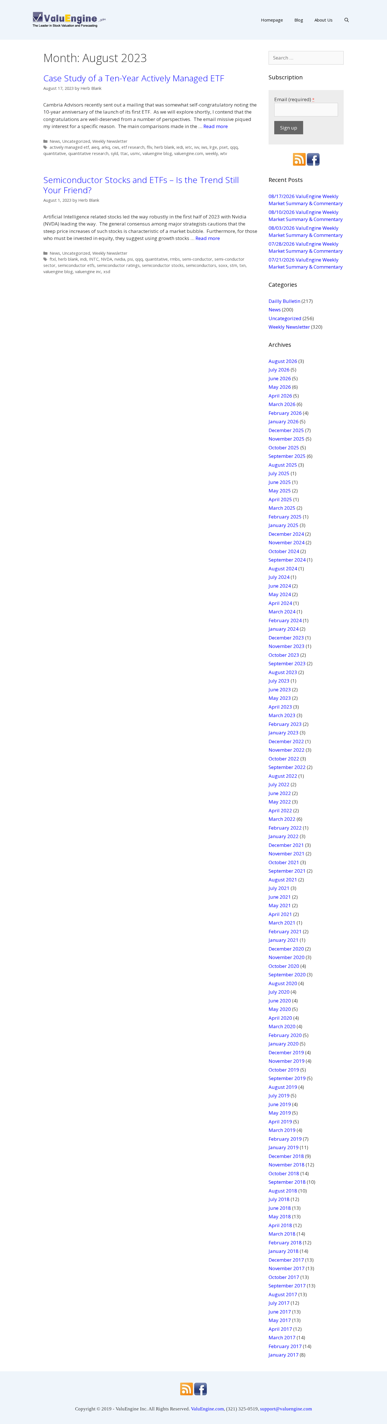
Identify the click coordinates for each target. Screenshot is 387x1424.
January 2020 (284, 1043)
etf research (133, 147)
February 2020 (285, 1035)
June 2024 (280, 586)
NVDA (106, 259)
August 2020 (283, 983)
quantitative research (88, 153)
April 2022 (280, 810)
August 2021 (283, 879)
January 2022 (284, 836)
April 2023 (280, 707)
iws (204, 147)
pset (223, 147)
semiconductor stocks (163, 265)
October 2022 (284, 758)
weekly (211, 153)
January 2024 (284, 629)
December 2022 (286, 741)
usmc (135, 153)
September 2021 (287, 871)
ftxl (53, 259)
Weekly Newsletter (109, 141)
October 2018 (284, 1173)
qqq (234, 147)
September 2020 (287, 974)
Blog (298, 20)
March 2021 (282, 922)
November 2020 (287, 957)
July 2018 (279, 1199)
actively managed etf (69, 147)
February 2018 (285, 1242)
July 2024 (279, 577)
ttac (124, 153)
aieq (95, 147)
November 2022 (287, 750)
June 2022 (280, 793)
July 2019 (279, 1095)
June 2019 (280, 1104)
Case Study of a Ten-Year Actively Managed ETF (133, 78)
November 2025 (287, 438)
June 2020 (280, 1000)
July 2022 (279, 784)
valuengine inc (88, 271)
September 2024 (287, 559)
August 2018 (283, 1190)
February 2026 (285, 413)
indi (83, 259)
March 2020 (282, 1026)
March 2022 (282, 819)
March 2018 (282, 1233)
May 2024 (280, 594)
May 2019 (280, 1113)
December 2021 (286, 845)
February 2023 (285, 724)
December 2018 (286, 1156)
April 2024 (280, 603)
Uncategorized (76, 141)
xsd (106, 271)
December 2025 (286, 430)
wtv (223, 153)
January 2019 (284, 1147)
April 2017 (280, 1329)
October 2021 (284, 862)
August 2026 (283, 361)
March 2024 (282, 611)
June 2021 (280, 897)
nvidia (119, 259)
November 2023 (287, 646)
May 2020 (280, 1009)
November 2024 (287, 542)
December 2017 (286, 1260)
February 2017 (285, 1346)
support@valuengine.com (286, 1409)
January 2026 (284, 421)
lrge (213, 147)
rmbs (175, 259)
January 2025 (284, 525)
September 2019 (287, 1078)
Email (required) (294, 99)
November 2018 (287, 1164)
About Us (323, 20)
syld (114, 153)
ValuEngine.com (207, 1409)
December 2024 (286, 534)
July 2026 (279, 369)
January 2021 (284, 940)
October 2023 (284, 655)
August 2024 (283, 568)
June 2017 (280, 1311)
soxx (222, 265)
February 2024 (285, 620)
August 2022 (283, 776)
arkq (105, 147)
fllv (149, 147)
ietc (188, 147)
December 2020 (286, 948)
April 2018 (280, 1225)
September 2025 (287, 456)
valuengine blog (157, 153)
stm (233, 265)
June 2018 (280, 1208)
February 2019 (285, 1139)
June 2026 (280, 378)
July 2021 (279, 888)
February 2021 (285, 931)
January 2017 (284, 1354)
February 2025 (285, 516)
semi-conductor (197, 259)
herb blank (164, 147)
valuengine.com (188, 153)
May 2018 (280, 1216)
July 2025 (279, 473)
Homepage (272, 20)
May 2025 (280, 490)
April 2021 (280, 914)
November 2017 (287, 1268)
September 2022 (287, 767)
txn (242, 265)
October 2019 (284, 1069)
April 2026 (280, 395)
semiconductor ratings (118, 265)
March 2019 (282, 1130)
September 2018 (287, 1182)
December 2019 (286, 1052)
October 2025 (284, 447)
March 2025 (282, 508)
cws (115, 147)
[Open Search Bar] (346, 19)
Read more (215, 126)
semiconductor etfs (76, 265)
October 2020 (284, 966)
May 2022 (280, 801)
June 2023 (280, 689)
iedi (180, 147)
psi (130, 259)
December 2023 (286, 637)
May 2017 (280, 1320)
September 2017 (287, 1285)
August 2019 (283, 1087)
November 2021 (287, 853)
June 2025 (280, 482)
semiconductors (201, 265)
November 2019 (287, 1061)
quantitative (54, 153)
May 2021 (280, 905)
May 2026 (280, 387)
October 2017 (284, 1277)
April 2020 (280, 1018)
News (55, 141)
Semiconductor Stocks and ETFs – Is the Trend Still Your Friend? (141, 185)
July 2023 (279, 680)
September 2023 (287, 663)
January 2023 (284, 732)
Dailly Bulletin (284, 301)
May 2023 (280, 698)
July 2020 (279, 992)
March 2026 (282, 404)
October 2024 (284, 551)
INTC (94, 259)
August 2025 (283, 465)
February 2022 (285, 827)
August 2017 (283, 1294)
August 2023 (283, 672)
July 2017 (279, 1303)
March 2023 (282, 715)
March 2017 (282, 1337)
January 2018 (284, 1251)
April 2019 (280, 1121)
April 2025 (280, 499)
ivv (196, 147)
